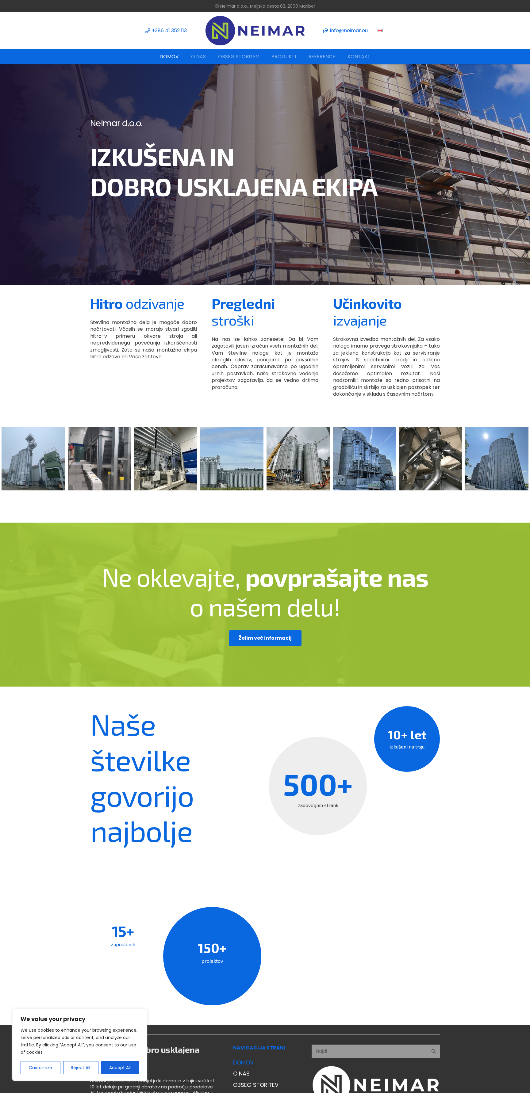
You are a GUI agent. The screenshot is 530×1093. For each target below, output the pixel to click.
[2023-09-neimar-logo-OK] (255, 30)
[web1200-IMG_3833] (430, 458)
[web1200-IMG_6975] (33, 458)
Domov (243, 1062)
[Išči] (434, 1051)
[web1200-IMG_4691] (298, 458)
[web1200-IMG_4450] (364, 458)
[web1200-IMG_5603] (231, 458)
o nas (241, 1073)
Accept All (120, 1067)
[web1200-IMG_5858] (165, 458)
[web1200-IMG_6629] (99, 458)
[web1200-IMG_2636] (496, 458)
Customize (40, 1067)
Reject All (80, 1067)
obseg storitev (255, 1085)
